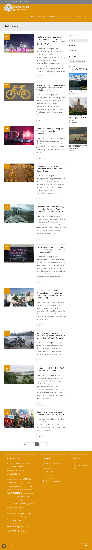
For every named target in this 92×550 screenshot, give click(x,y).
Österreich (24, 531)
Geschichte (10, 483)
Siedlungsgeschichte (11, 510)
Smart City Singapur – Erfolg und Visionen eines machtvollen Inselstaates (49, 131)
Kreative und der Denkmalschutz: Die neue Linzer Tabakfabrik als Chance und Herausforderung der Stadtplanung (50, 294)
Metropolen (9, 497)
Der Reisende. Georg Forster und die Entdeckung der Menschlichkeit (78, 146)
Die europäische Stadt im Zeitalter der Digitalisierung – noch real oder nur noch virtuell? (50, 249)
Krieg (31, 489)
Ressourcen (11, 507)
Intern (85, 17)
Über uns (41, 16)
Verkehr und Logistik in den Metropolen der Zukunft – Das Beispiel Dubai (49, 168)
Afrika (9, 463)
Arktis (9, 467)
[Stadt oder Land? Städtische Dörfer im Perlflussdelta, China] (19, 374)
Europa (27, 478)
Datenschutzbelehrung (80, 466)
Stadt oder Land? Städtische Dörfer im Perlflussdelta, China (50, 369)
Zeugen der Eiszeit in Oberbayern (78, 91)
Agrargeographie (16, 463)
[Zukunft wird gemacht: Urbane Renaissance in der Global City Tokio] (19, 418)
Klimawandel (26, 489)
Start (32, 16)
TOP (46, 540)
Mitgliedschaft (54, 17)
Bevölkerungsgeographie (15, 470)
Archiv (7, 2)
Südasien (16, 517)
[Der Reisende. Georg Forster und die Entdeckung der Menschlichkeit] (78, 135)
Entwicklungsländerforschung (14, 479)
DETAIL (40, 77)
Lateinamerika (28, 493)
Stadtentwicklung (11, 513)
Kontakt (15, 2)
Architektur (28, 463)
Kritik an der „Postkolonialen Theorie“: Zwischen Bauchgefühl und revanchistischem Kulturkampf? (78, 118)
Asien (13, 466)
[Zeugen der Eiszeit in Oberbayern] (78, 81)
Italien (8, 489)
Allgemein (73, 50)
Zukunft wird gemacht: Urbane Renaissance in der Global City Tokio (51, 413)
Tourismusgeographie (15, 520)
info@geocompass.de (55, 481)
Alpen (23, 463)
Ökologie (16, 530)
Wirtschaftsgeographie (18, 526)
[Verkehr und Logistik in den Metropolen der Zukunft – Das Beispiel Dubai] (19, 173)
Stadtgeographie (23, 513)
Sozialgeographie (21, 510)
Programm (68, 17)
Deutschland (13, 473)
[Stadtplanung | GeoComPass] (17, 8)
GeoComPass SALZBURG (28, 2)
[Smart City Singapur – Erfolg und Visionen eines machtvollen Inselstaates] (19, 135)
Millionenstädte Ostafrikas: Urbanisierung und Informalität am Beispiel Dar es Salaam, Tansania (50, 335)
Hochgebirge (26, 486)
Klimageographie (16, 489)
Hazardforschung (26, 483)
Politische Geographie (24, 503)
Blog (77, 16)
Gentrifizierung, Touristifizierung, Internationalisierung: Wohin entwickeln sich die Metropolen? (50, 209)
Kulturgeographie (15, 492)
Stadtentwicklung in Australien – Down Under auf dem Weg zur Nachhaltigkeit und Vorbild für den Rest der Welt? (50, 40)
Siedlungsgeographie (20, 507)
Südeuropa (23, 517)
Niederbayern (20, 500)
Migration (14, 497)
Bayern (19, 466)
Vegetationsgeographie (13, 523)
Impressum (76, 468)
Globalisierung (18, 483)
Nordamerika (29, 500)
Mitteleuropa (23, 496)
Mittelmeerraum (11, 500)
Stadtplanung (10, 517)
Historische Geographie (14, 486)
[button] (4, 546)
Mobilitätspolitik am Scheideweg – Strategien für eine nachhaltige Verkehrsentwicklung (50, 87)
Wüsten (9, 531)
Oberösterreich (10, 503)
